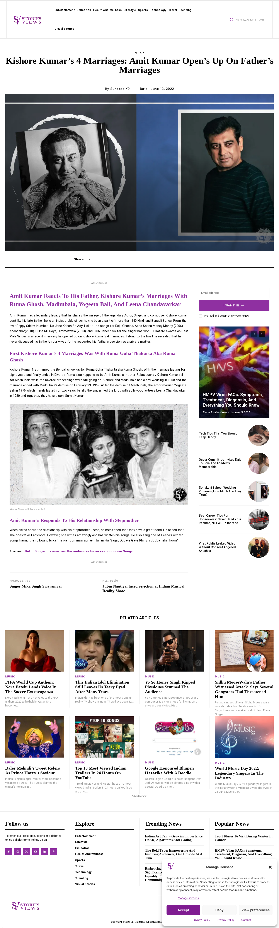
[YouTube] (35, 851)
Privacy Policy (201, 919)
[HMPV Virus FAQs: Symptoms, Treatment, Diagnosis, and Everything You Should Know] (234, 372)
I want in (231, 305)
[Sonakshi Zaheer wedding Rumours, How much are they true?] (258, 491)
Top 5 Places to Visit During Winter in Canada (243, 838)
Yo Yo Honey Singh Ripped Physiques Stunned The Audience (170, 687)
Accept (183, 910)
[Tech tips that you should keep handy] (258, 435)
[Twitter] (26, 851)
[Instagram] (17, 851)
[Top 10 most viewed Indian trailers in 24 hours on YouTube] (104, 737)
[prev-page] (254, 334)
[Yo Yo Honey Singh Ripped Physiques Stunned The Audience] (174, 651)
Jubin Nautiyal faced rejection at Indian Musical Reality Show (143, 588)
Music (140, 53)
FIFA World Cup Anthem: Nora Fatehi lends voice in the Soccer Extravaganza (30, 687)
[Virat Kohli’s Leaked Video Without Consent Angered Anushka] (258, 547)
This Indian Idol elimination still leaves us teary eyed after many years (102, 687)
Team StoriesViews (215, 412)
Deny (219, 910)
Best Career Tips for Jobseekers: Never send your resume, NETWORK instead (220, 519)
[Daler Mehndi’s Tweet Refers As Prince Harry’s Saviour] (34, 737)
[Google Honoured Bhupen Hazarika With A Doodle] (174, 737)
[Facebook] (8, 851)
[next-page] (262, 334)
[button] (270, 867)
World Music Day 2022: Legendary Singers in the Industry (239, 773)
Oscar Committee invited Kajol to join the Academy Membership (220, 463)
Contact (246, 919)
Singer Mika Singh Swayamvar (36, 586)
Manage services (188, 898)
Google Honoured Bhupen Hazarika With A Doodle (169, 770)
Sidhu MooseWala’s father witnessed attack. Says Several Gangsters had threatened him (244, 689)
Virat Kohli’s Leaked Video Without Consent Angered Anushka (217, 547)
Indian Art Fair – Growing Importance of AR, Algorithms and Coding (173, 838)
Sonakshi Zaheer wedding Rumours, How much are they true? (220, 491)
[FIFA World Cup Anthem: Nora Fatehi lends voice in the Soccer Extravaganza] (34, 651)
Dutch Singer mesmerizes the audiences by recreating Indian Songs (79, 551)
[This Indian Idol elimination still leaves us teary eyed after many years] (104, 651)
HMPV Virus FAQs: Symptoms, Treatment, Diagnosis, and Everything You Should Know (233, 400)
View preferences (256, 910)
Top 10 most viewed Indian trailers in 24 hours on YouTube (100, 773)
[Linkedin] (44, 851)
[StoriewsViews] (27, 19)
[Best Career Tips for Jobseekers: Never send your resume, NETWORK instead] (258, 519)
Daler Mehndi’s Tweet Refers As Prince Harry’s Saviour (32, 770)
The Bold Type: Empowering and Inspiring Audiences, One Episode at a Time (173, 854)
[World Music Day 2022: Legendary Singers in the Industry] (244, 737)
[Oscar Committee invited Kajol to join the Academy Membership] (258, 463)
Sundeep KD (120, 89)
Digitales (140, 922)
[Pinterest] (53, 851)
